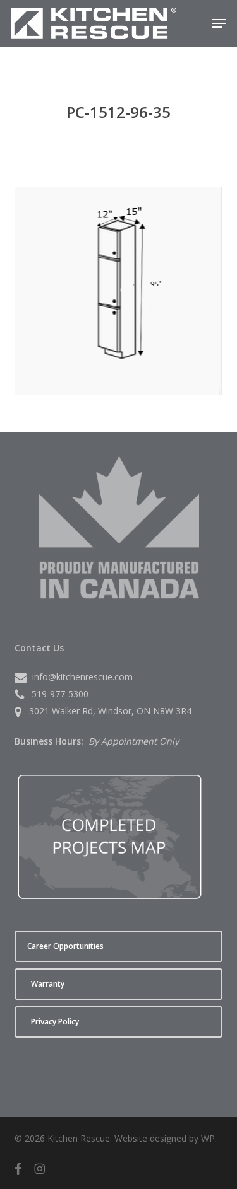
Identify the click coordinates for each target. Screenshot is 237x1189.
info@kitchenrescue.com (82, 677)
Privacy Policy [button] (55, 1021)
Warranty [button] (47, 983)
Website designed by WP (164, 1138)
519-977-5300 (60, 694)
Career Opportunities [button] (65, 946)
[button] (219, 23)
